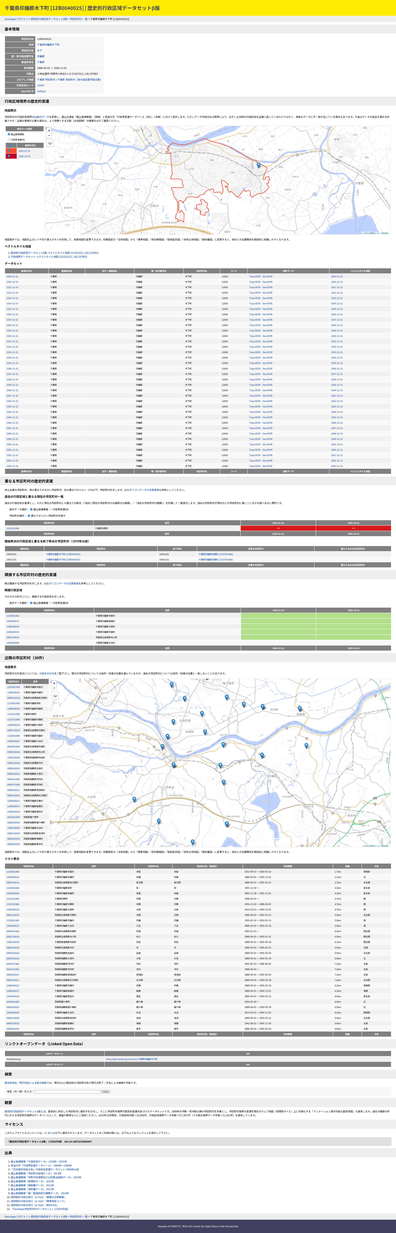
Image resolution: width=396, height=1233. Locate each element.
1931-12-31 (12, 341)
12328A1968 (12, 615)
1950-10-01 (12, 444)
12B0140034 (12, 942)
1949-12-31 (12, 438)
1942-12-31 (12, 401)
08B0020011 (12, 974)
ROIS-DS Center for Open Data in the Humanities (210, 1226)
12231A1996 (12, 528)
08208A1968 (12, 1001)
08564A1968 (12, 931)
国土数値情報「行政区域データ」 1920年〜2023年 (39, 1161)
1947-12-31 (12, 428)
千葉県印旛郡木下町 (48, 44)
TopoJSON (255, 276)
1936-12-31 (12, 368)
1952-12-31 (12, 460)
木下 (39, 50)
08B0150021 (12, 980)
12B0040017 (12, 621)
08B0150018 (12, 637)
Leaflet (365, 233)
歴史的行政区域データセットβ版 (49, 19)
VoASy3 (41, 91)
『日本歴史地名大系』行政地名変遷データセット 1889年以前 (45, 1169)
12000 (40, 85)
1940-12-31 (12, 390)
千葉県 (41, 62)
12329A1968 (12, 887)
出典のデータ (41, 117)
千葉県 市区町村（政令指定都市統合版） (79, 79)
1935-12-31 (12, 363)
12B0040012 (12, 985)
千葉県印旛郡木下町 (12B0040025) (63, 554)
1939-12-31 (12, 384)
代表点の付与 (46, 673)
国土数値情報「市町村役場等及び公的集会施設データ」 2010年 (46, 1177)
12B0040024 (12, 996)
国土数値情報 (17, 134)
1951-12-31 (12, 455)
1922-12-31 (12, 292)
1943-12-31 (12, 406)
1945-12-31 (12, 417)
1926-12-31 (12, 314)
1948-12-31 (12, 433)
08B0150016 (12, 882)
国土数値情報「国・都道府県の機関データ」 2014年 (40, 1193)
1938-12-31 (12, 379)
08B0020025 (12, 1028)
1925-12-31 (12, 308)
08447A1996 (12, 969)
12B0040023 (12, 631)
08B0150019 (12, 914)
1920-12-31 (12, 281)
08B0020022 (12, 958)
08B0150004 (12, 1017)
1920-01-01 (12, 276)
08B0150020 (12, 947)
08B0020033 (12, 1007)
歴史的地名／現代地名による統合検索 (26, 1083)
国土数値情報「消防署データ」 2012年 (32, 1189)
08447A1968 (12, 963)
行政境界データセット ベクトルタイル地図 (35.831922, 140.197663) (49, 256)
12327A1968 (12, 904)
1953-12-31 (12, 465)
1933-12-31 (12, 352)
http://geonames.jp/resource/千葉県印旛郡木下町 (131, 1059)
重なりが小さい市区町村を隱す (48, 515)
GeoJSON (267, 276)
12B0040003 (12, 893)
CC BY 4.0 (49, 1133)
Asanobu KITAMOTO (169, 1226)
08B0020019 (12, 1023)
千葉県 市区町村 (46, 79)
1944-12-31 (12, 411)
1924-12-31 (12, 303)
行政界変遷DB (17, 139)
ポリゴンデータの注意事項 (144, 490)
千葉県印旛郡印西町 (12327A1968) (216, 554)
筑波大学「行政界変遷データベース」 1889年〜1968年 (41, 1165)
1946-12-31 (12, 422)
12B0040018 (12, 626)
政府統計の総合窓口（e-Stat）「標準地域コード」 (38, 1201)
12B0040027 (12, 925)
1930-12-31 (12, 335)
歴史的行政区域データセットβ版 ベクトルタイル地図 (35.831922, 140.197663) (55, 253)
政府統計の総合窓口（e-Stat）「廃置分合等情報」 (38, 1197)
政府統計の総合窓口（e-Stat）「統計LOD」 (35, 1205)
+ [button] (49, 130)
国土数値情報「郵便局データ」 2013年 (32, 1181)
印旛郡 (41, 56)
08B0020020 (12, 952)
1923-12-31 (12, 298)
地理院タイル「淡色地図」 (379, 233)
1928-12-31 (12, 325)
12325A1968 (12, 920)
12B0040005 (12, 642)
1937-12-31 (12, 373)
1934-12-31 (12, 357)
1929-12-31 (12, 330)
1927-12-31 (12, 319)
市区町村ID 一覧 (79, 19)
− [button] (49, 135)
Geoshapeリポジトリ (16, 19)
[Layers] (50, 142)
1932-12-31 (12, 346)
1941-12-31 (12, 395)
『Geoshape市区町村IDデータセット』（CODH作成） (40, 1209)
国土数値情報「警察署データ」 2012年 (32, 1185)
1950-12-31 (12, 449)
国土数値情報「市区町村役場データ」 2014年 (36, 1173)
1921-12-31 (12, 287)
